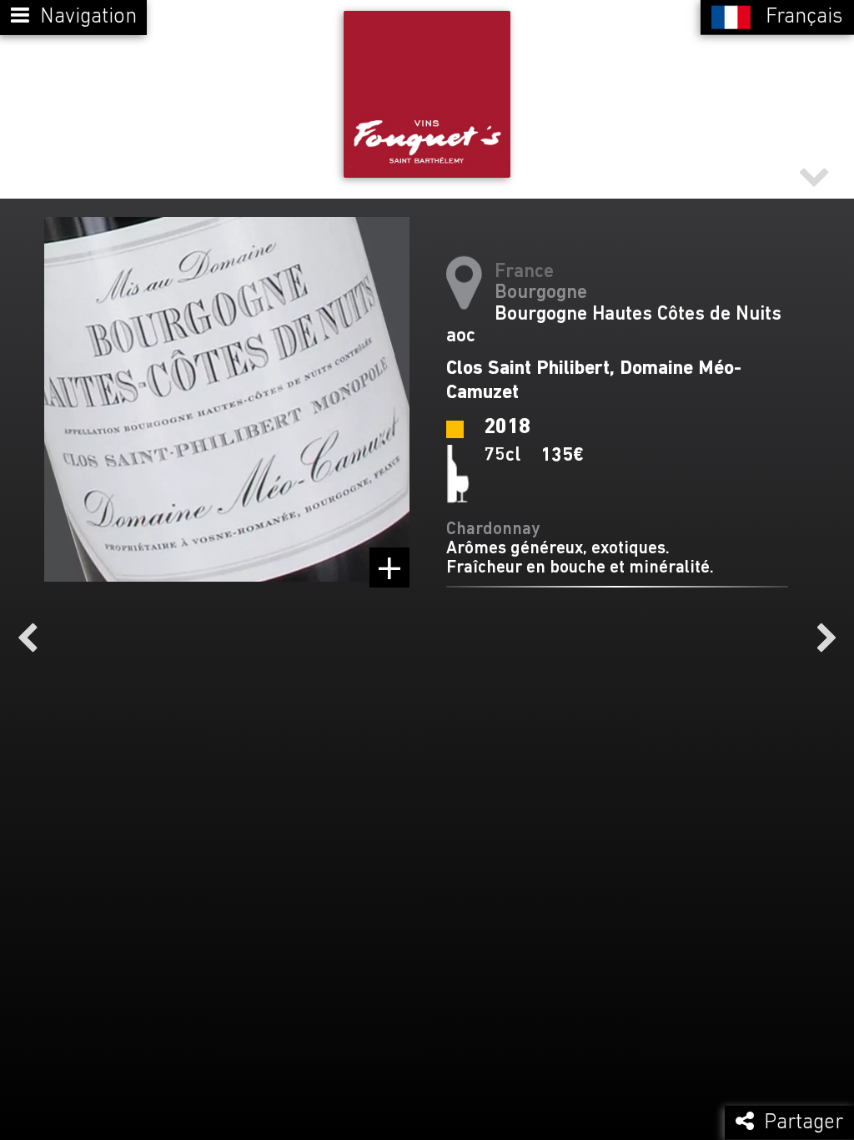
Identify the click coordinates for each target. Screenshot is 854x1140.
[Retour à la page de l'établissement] (427, 94)
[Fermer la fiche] (814, 174)
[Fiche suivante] (827, 638)
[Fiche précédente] (27, 638)
